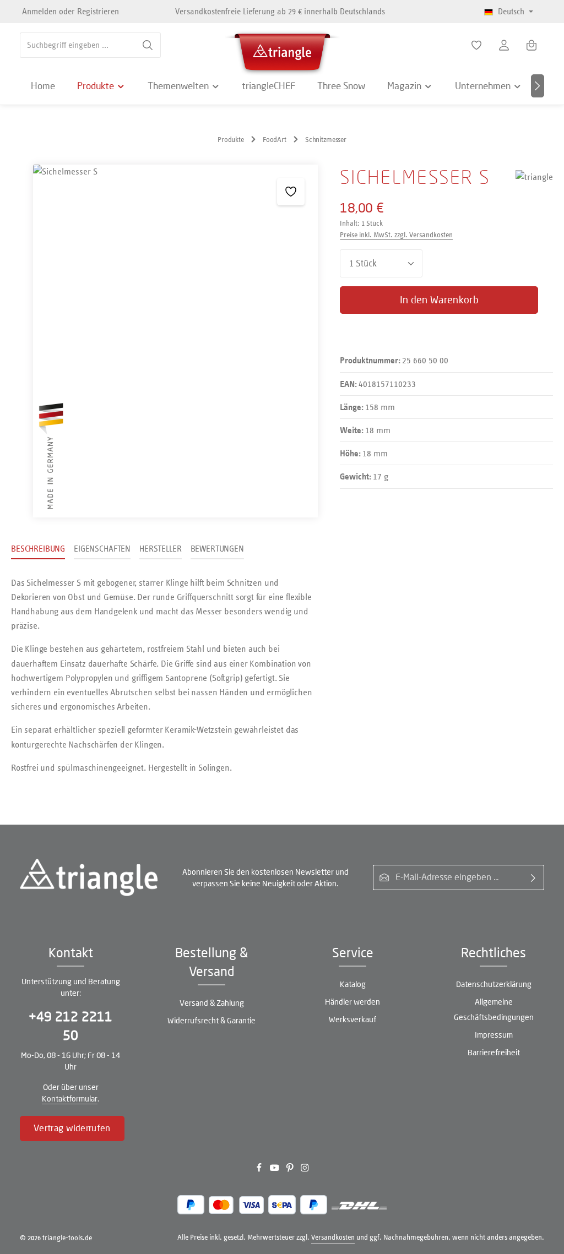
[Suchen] (148, 45)
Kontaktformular (69, 1098)
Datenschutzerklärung (494, 984)
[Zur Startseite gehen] (282, 49)
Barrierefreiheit (494, 1052)
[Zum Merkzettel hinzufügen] (291, 191)
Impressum (494, 1034)
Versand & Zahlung (212, 1002)
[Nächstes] (537, 85)
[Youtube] (275, 1169)
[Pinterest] (290, 1169)
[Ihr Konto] (504, 45)
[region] (164, 341)
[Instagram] (305, 1169)
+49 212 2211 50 (70, 1026)
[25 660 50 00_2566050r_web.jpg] (175, 341)
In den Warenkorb (439, 300)
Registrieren (98, 11)
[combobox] (77, 45)
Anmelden (39, 11)
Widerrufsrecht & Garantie (211, 1020)
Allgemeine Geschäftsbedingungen (494, 1009)
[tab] (38, 549)
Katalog (353, 984)
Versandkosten (333, 1237)
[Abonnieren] (533, 877)
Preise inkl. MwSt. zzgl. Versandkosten (396, 235)
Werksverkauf (352, 1019)
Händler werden (352, 1001)
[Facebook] (259, 1169)
